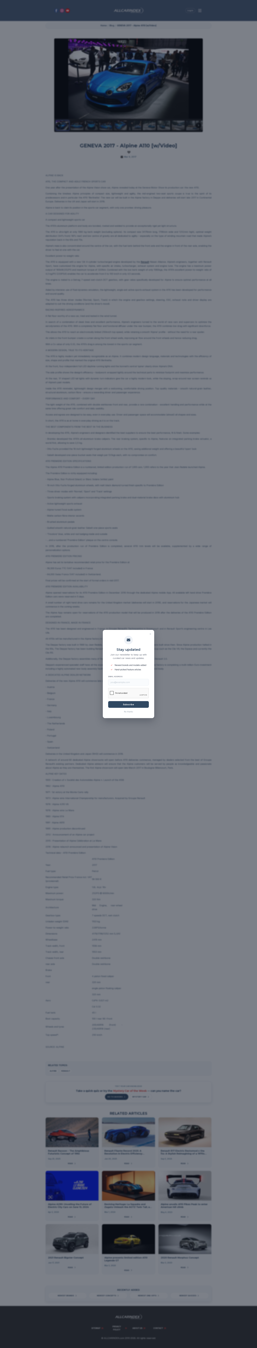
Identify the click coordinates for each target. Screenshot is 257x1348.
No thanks (128, 711)
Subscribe (128, 704)
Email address (115, 677)
